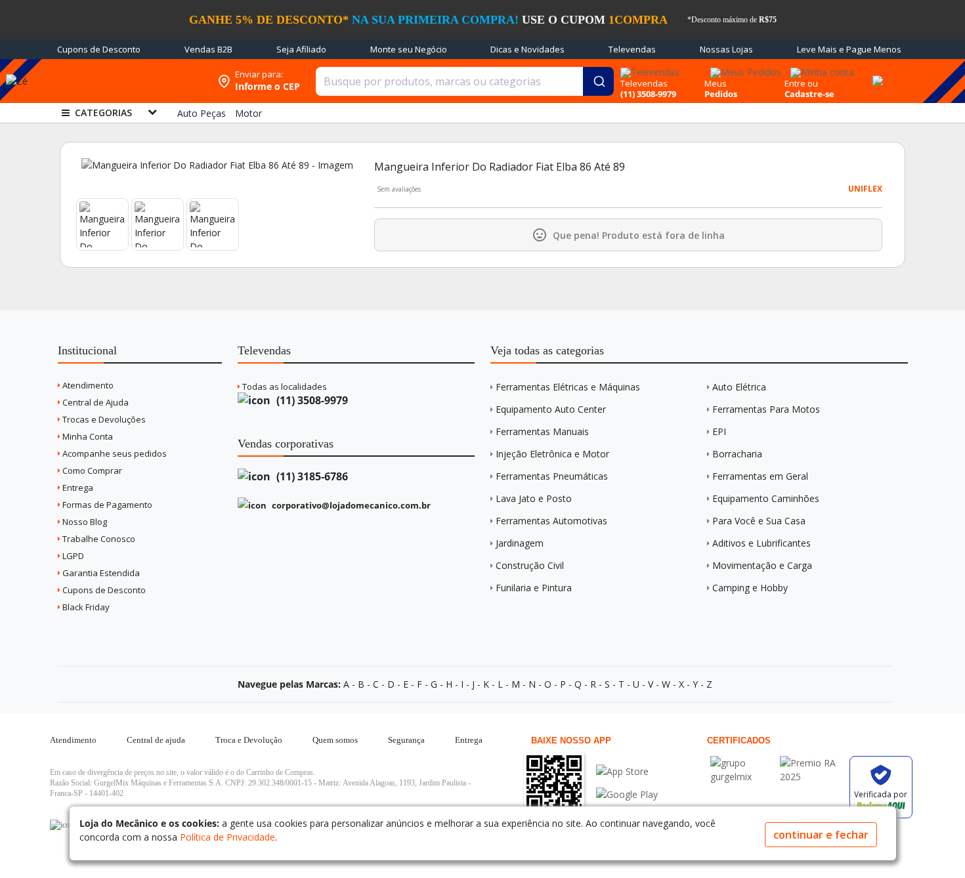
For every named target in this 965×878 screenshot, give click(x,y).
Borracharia (737, 454)
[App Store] (627, 771)
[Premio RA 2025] (811, 763)
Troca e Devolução (248, 740)
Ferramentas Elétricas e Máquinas (568, 387)
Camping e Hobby (750, 587)
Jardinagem (520, 543)
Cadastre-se (809, 94)
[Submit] (598, 81)
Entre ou (801, 83)
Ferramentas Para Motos (766, 409)
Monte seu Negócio (408, 49)
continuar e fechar (820, 834)
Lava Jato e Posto (534, 498)
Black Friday (85, 607)
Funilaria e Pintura (534, 587)
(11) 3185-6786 (311, 476)
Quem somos (335, 740)
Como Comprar (91, 470)
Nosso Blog (83, 522)
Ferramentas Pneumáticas (552, 476)
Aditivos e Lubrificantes (761, 543)
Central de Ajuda (94, 402)
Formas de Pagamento (106, 505)
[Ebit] (741, 763)
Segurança (406, 740)
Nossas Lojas (726, 49)
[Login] (820, 68)
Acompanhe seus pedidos (113, 453)
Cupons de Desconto (98, 49)
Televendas (632, 49)
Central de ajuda (156, 740)
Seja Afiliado (301, 49)
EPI (719, 431)
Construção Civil (530, 565)
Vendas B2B (208, 49)
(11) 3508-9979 (311, 400)
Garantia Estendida (100, 573)
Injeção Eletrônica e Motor (552, 454)
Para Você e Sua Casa (758, 520)
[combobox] (465, 81)
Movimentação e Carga (762, 565)
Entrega (76, 487)
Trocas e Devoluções (103, 419)
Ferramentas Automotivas (551, 520)
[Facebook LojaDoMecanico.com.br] (62, 825)
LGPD (72, 556)
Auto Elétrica (739, 387)
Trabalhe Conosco (97, 539)
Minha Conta (86, 436)
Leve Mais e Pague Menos (849, 49)
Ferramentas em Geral (760, 476)
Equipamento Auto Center (551, 409)
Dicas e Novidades (527, 49)
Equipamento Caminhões (765, 498)
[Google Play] (627, 794)
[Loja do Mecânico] (126, 81)
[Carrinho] (875, 73)
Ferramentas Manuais (542, 431)
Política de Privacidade (227, 837)
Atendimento (87, 385)
